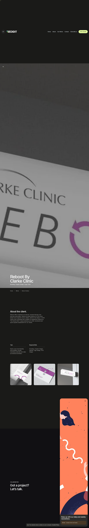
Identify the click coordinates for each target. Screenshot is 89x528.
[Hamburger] (3, 32)
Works (17, 290)
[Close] (85, 401)
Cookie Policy (55, 525)
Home (11, 290)
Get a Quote (83, 31)
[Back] (3, 67)
